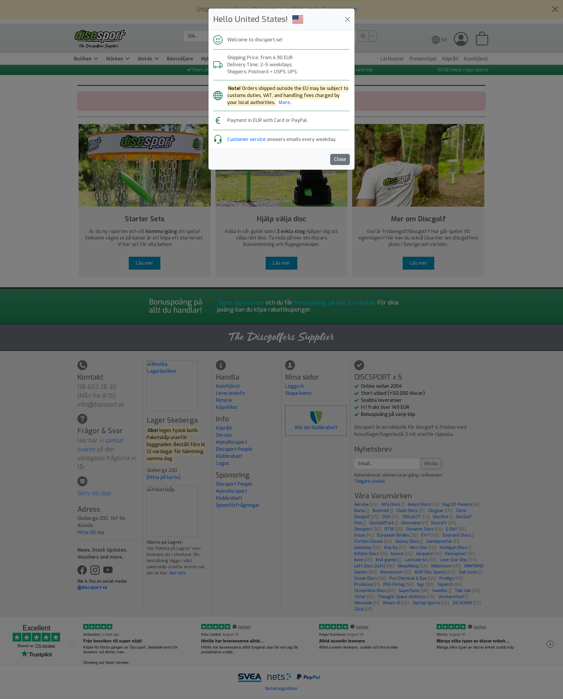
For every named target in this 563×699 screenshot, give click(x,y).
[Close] (347, 19)
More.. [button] (285, 102)
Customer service (246, 139)
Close (340, 159)
